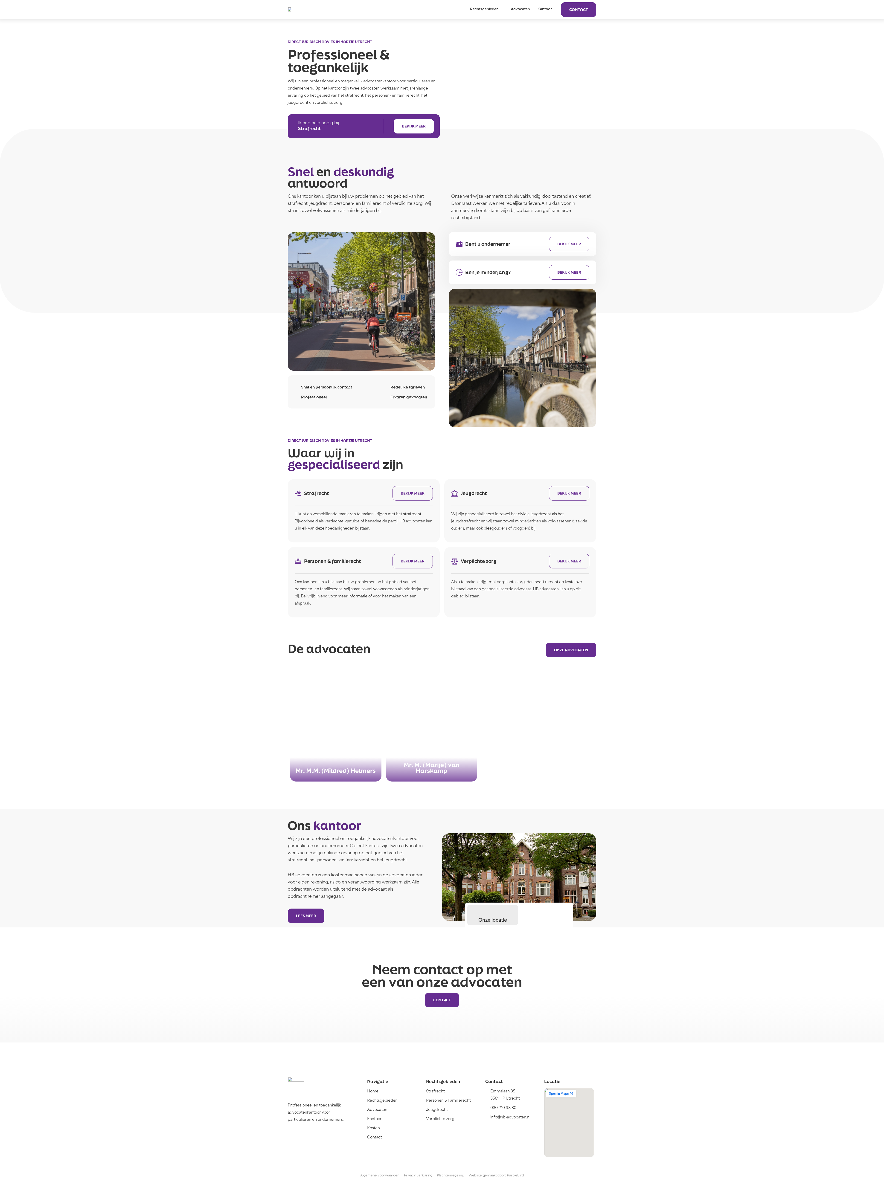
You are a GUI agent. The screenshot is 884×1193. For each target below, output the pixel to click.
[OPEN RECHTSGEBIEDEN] (501, 9)
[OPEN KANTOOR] (554, 9)
